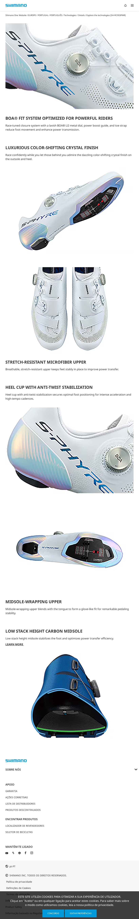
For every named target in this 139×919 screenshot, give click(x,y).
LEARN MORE (14, 644)
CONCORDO (53, 913)
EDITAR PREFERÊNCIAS (81, 913)
